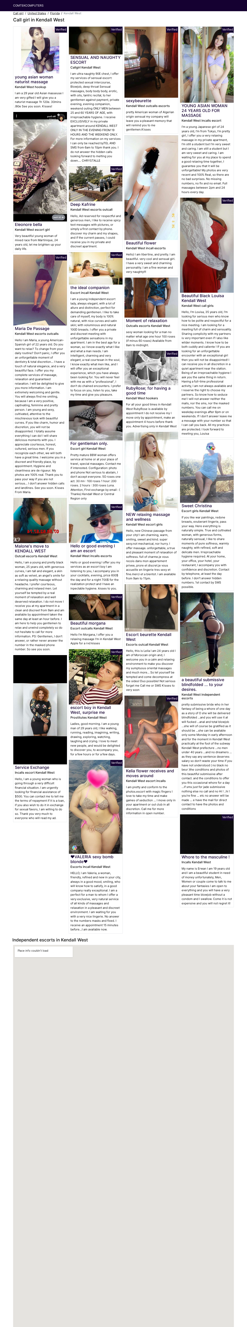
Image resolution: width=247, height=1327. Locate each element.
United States (37, 13)
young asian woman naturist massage (34, 79)
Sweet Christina (197, 505)
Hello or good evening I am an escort (92, 548)
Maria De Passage (32, 328)
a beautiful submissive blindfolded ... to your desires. (203, 684)
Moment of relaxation (146, 320)
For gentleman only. (89, 443)
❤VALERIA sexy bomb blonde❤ (91, 859)
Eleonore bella (28, 224)
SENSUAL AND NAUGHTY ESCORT (95, 60)
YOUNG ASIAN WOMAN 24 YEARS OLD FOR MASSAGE (205, 110)
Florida (55, 13)
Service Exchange (32, 767)
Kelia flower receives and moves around (150, 773)
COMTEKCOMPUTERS (28, 5)
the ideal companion (89, 287)
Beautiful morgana (88, 623)
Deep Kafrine (82, 204)
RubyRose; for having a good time (148, 390)
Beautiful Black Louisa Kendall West (203, 298)
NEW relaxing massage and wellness (148, 517)
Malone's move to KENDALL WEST (32, 548)
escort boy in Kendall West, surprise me (90, 710)
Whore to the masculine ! (206, 857)
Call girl (18, 13)
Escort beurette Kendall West (148, 637)
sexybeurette (138, 100)
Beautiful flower (141, 243)
